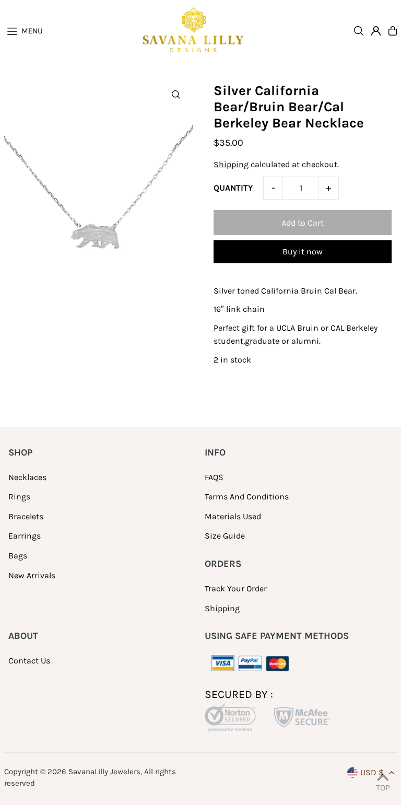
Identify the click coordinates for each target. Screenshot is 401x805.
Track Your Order (236, 588)
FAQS (214, 477)
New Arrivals (31, 575)
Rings (19, 496)
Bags (17, 556)
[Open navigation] (72, 30)
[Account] (376, 31)
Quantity (233, 188)
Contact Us (29, 661)
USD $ (372, 772)
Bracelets (25, 516)
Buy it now (302, 251)
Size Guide (225, 536)
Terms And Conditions (247, 496)
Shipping (231, 164)
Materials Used (233, 516)
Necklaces (27, 477)
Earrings (24, 536)
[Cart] (392, 31)
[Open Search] (358, 31)
